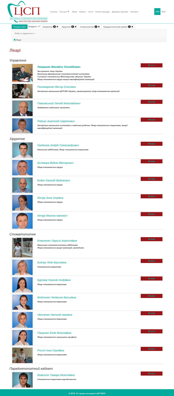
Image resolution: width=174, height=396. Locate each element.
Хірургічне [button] (67, 26)
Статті (90, 11)
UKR (157, 11)
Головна (53, 11)
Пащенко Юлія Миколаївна (54, 333)
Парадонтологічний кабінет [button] (116, 26)
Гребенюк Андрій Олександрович (58, 145)
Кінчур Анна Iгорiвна (50, 198)
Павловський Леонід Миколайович (58, 103)
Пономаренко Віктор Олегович (56, 87)
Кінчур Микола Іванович (52, 215)
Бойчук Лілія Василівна (51, 262)
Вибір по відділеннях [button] (24, 33)
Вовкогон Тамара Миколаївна (56, 375)
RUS (163, 11)
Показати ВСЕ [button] (19, 26)
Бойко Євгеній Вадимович (53, 180)
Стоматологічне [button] (88, 26)
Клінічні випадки (102, 11)
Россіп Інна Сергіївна (50, 350)
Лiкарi (74, 11)
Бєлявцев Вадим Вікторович (55, 163)
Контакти (134, 11)
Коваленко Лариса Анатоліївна (57, 240)
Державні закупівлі (120, 11)
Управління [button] (48, 26)
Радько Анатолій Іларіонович (56, 121)
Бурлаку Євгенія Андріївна (54, 280)
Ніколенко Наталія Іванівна (54, 315)
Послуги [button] (63, 11)
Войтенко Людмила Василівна (56, 297)
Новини (82, 11)
